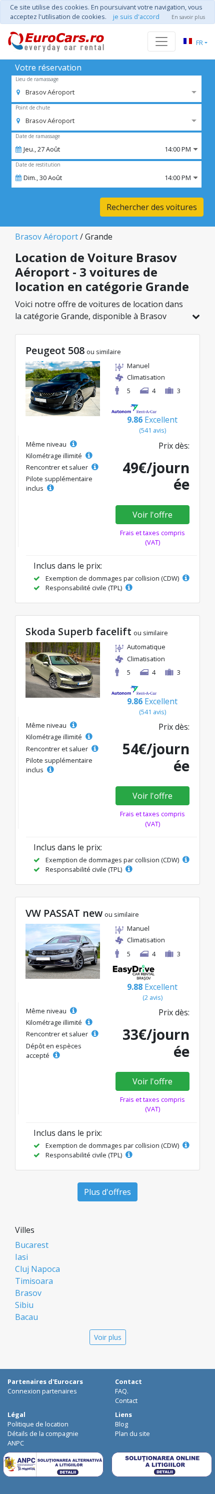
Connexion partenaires (42, 1390)
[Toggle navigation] (162, 42)
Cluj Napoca (37, 1268)
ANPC (16, 1442)
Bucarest (31, 1244)
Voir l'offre (152, 514)
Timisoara (34, 1280)
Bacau (26, 1316)
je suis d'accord (136, 16)
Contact (126, 1400)
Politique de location (38, 1423)
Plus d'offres (107, 1191)
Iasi (21, 1256)
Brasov (28, 1292)
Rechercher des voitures (151, 207)
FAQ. (121, 1390)
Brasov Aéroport (46, 236)
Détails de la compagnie (43, 1433)
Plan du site (132, 1433)
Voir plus (108, 1337)
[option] (45, 92)
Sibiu (24, 1304)
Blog (121, 1423)
